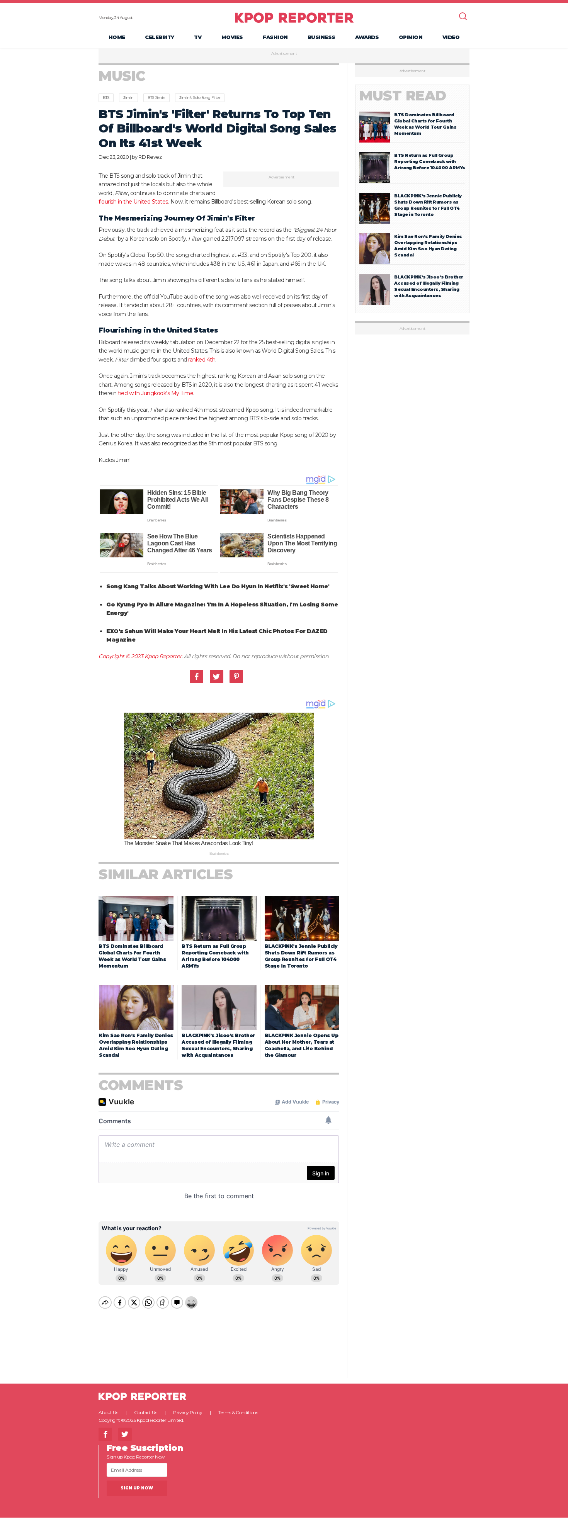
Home (117, 37)
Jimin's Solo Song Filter (199, 97)
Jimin (128, 97)
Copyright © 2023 (122, 656)
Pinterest (236, 676)
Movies (232, 37)
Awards (367, 37)
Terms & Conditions (238, 1412)
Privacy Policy (187, 1412)
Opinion (411, 37)
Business (321, 37)
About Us (108, 1412)
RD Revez (150, 157)
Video (451, 37)
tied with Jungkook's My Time (155, 393)
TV (197, 37)
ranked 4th (201, 359)
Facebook (196, 676)
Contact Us (145, 1412)
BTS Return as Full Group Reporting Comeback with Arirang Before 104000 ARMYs (429, 161)
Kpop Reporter (163, 656)
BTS (106, 97)
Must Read (402, 95)
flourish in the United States (133, 201)
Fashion (275, 37)
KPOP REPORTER (294, 17)
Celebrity (159, 37)
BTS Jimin (156, 97)
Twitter (216, 676)
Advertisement (284, 54)
